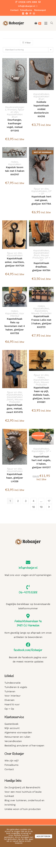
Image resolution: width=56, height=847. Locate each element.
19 (41, 506)
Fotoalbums (26, 10)
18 (33, 506)
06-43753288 (28, 592)
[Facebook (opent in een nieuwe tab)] (27, 13)
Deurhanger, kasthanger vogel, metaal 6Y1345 (15, 125)
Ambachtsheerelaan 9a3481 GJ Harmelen (28, 623)
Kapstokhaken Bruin (15, 115)
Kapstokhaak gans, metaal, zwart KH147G (14, 408)
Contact (14, 10)
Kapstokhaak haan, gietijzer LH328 (14, 478)
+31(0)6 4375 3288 (27, 2)
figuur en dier (17, 110)
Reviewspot (40, 10)
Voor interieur (17, 314)
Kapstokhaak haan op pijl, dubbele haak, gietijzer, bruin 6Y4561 (41, 394)
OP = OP (45, 259)
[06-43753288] (28, 587)
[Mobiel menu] (45, 23)
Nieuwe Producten (40, 256)
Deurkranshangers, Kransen (14, 108)
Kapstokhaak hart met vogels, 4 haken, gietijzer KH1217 (41, 462)
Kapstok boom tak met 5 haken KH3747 (14, 171)
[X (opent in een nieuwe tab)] (23, 13)
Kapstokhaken (41, 94)
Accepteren (43, 836)
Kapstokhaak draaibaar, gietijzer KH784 (41, 267)
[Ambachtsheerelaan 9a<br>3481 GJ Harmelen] (28, 616)
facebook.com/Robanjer (28, 650)
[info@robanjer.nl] (28, 562)
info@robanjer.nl (28, 568)
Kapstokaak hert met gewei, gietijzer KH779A (41, 200)
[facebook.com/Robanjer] (28, 644)
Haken (14, 161)
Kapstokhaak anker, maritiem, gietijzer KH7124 (14, 262)
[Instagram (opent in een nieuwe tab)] (33, 13)
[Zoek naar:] (50, 23)
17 (49, 500)
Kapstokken (14, 164)
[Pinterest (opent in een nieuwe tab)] (30, 13)
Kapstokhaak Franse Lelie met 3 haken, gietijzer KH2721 (41, 321)
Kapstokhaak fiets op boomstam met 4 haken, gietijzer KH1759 (14, 326)
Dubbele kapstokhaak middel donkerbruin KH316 (41, 109)
